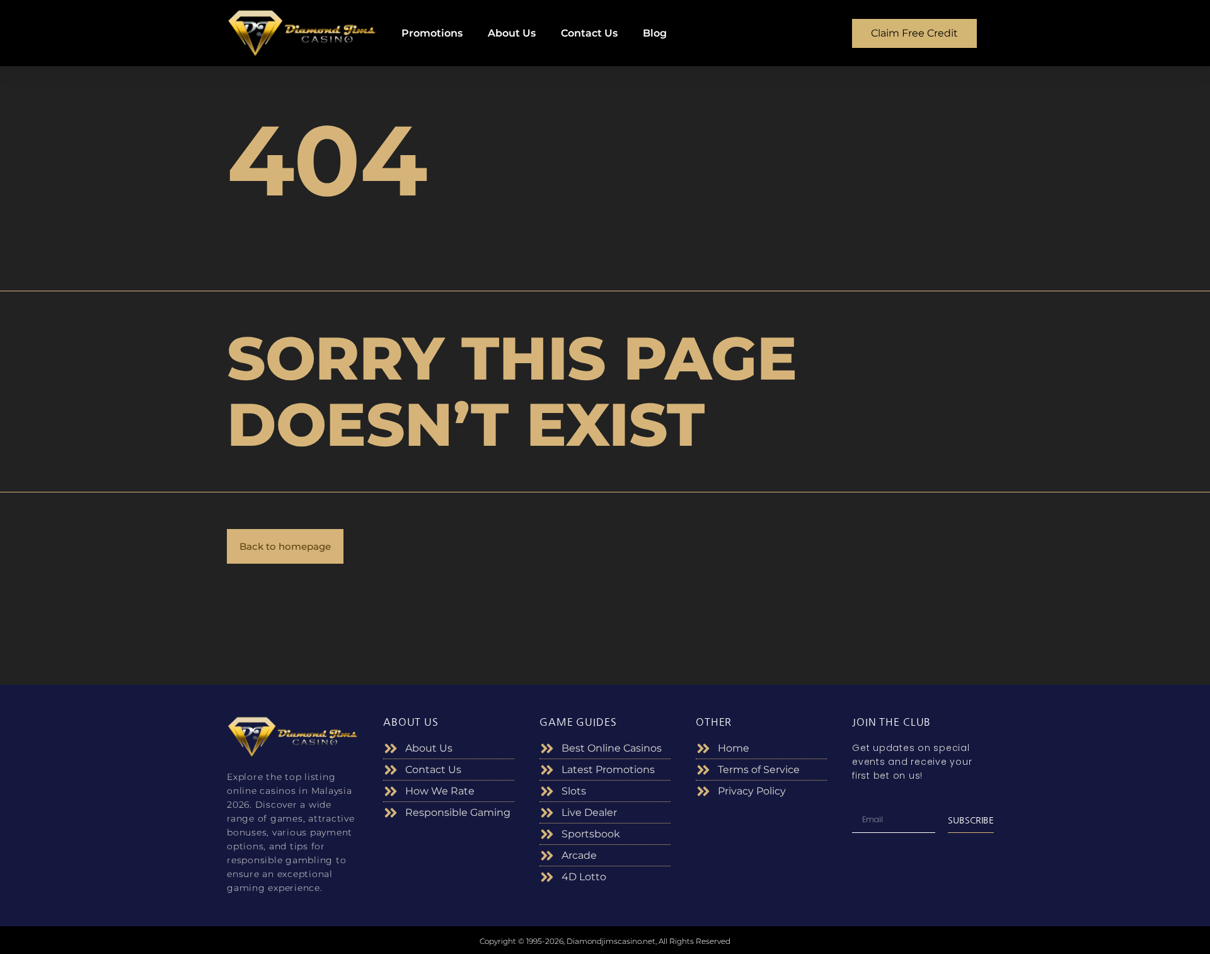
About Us (512, 33)
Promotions (432, 33)
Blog (655, 33)
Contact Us (589, 33)
